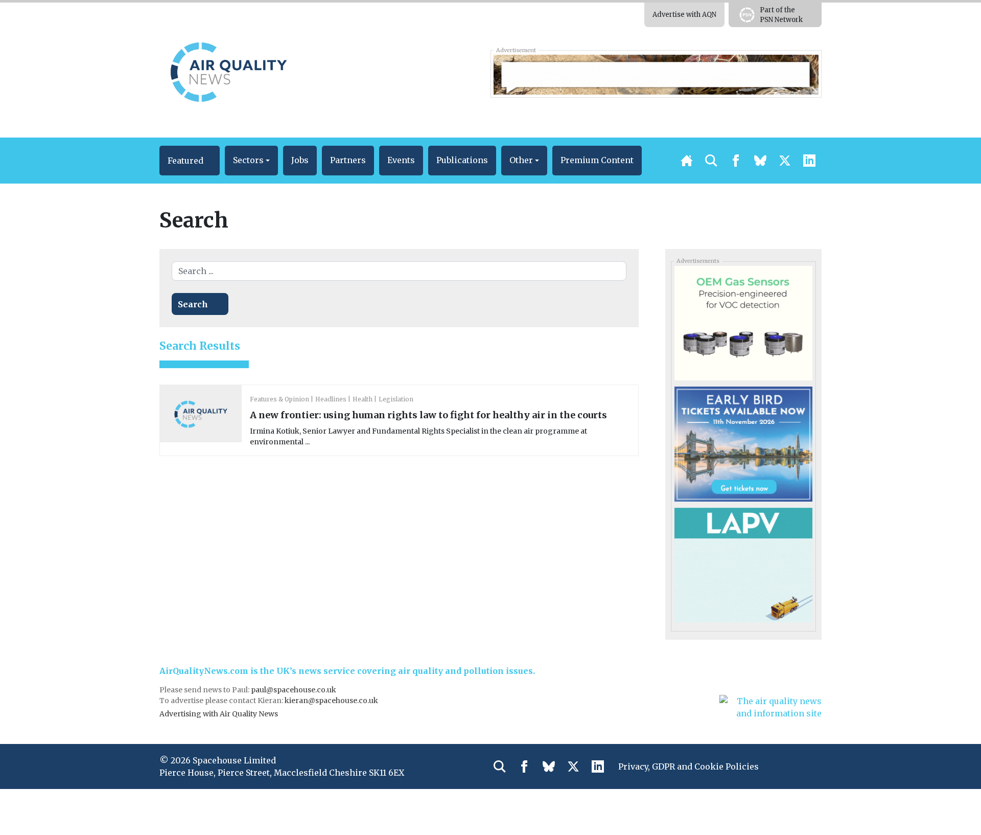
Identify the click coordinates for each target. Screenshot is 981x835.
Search (193, 304)
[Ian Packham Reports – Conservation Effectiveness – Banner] (656, 74)
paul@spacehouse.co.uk (294, 689)
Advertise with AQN (684, 14)
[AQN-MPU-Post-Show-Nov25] (743, 323)
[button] (189, 160)
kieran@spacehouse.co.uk (331, 700)
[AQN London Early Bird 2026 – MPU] (743, 443)
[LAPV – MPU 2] (743, 564)
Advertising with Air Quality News (218, 713)
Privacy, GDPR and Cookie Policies (688, 766)
